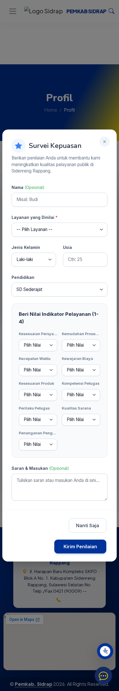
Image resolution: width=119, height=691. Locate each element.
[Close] (104, 141)
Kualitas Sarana (76, 408)
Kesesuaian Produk (36, 383)
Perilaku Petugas (34, 408)
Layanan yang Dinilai (34, 217)
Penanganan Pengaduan (38, 433)
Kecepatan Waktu (35, 358)
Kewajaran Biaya (77, 358)
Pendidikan (23, 277)
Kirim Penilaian (80, 546)
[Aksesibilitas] (105, 651)
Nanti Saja (87, 525)
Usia (67, 247)
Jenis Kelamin (26, 247)
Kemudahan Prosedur (81, 334)
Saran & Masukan (40, 468)
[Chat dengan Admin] (103, 675)
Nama (28, 187)
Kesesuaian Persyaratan (38, 334)
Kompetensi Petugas (80, 383)
